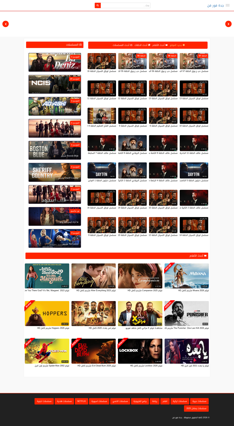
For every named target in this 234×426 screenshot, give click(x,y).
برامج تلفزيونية (140, 401)
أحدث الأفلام (158, 45)
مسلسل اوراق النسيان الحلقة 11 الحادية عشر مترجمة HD (90, 98)
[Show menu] (228, 5)
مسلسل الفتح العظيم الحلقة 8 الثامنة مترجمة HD (94, 126)
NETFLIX (81, 401)
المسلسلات (72, 44)
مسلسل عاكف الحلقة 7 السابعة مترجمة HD (96, 153)
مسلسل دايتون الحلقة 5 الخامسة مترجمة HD (188, 180)
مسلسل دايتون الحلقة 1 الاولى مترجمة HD (96, 180)
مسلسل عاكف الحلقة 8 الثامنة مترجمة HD (158, 153)
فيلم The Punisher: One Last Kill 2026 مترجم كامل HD (184, 328)
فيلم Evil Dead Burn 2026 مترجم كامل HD (97, 366)
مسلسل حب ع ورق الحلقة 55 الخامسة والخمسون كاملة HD (120, 71)
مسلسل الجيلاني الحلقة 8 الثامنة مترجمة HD (127, 153)
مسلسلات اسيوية (99, 401)
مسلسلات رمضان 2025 (196, 408)
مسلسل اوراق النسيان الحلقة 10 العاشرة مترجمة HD (184, 126)
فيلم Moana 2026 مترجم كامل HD (193, 290)
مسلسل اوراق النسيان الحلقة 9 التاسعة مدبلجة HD (93, 235)
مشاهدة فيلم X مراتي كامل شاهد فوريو (144, 328)
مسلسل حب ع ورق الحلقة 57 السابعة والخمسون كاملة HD (182, 71)
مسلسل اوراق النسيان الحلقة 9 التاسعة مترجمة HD (124, 126)
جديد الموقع (176, 45)
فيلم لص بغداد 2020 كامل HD (102, 328)
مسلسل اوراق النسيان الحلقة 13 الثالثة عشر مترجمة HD (183, 98)
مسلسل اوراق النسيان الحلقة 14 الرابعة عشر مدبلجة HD (122, 208)
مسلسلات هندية (64, 401)
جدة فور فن (215, 5)
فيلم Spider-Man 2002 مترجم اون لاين (52, 366)
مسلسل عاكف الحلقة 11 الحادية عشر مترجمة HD (186, 153)
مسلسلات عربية (199, 401)
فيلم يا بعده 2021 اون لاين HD (195, 366)
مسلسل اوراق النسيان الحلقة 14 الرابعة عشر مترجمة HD (183, 235)
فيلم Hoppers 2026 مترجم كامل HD (53, 328)
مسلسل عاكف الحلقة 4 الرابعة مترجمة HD (158, 180)
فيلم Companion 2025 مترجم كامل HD (145, 290)
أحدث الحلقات (141, 45)
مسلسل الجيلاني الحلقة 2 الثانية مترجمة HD (127, 180)
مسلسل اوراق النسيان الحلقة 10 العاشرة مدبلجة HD (123, 235)
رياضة (154, 401)
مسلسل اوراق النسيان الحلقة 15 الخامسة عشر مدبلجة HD (151, 208)
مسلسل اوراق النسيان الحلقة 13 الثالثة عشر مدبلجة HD (152, 98)
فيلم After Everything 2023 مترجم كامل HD (96, 290)
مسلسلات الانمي (120, 401)
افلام (165, 401)
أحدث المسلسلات (121, 45)
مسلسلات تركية (180, 401)
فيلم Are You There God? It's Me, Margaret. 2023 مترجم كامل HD (39, 290)
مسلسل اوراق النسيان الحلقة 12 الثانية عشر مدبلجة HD (152, 235)
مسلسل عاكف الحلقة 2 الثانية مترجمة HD (189, 208)
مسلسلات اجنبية (44, 401)
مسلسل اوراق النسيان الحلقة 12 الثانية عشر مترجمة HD (122, 98)
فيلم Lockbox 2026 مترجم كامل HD (146, 366)
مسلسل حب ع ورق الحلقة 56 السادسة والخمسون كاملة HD (150, 71)
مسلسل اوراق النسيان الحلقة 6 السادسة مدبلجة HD (154, 126)
